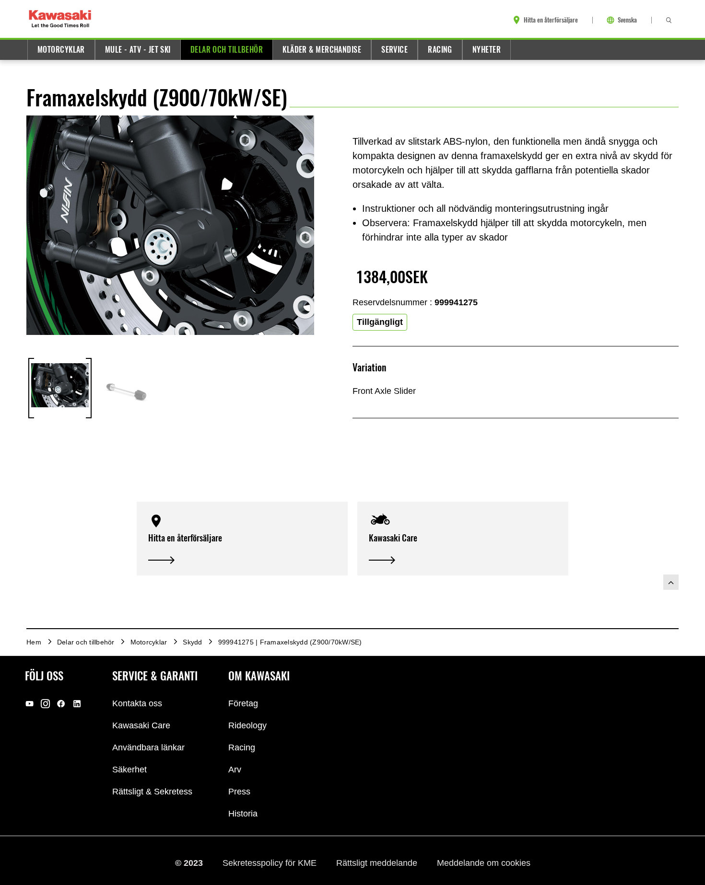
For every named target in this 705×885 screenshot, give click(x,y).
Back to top (671, 582)
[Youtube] (29, 703)
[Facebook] (61, 703)
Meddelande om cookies (483, 862)
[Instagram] (45, 703)
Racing (440, 50)
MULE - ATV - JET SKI (138, 50)
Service (394, 50)
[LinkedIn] (77, 703)
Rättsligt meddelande (378, 862)
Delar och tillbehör (226, 50)
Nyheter (486, 50)
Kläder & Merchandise (321, 50)
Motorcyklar (61, 50)
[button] (242, 539)
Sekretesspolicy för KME (271, 862)
